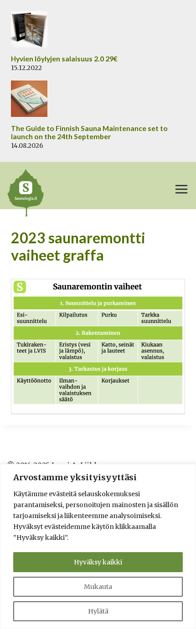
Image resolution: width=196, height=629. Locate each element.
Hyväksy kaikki (98, 562)
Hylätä (98, 611)
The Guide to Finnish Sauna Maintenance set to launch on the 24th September (89, 132)
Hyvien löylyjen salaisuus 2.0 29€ (64, 59)
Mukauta (98, 587)
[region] (98, 546)
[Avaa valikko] (181, 189)
